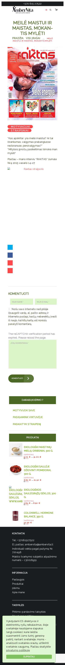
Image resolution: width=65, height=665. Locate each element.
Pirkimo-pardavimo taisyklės (29, 611)
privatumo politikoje (18, 650)
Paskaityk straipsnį (27, 424)
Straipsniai (20, 130)
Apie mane (18, 592)
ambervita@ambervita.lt (39, 544)
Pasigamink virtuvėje (28, 417)
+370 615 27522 (32, 3)
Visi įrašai (33, 38)
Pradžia (18, 38)
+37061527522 (25, 540)
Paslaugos (18, 579)
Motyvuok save (24, 410)
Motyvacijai (20, 126)
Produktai (17, 583)
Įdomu (16, 588)
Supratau (29, 656)
